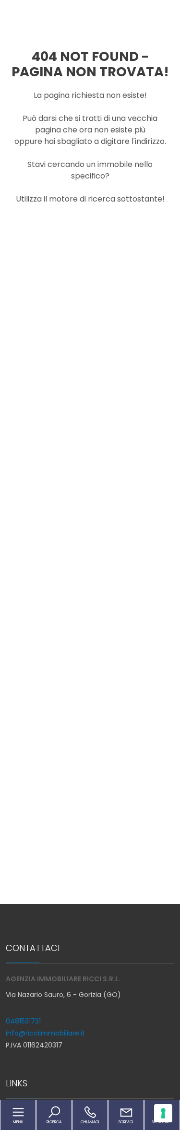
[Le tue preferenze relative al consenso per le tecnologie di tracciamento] (163, 1113)
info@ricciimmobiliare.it (45, 1033)
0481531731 (23, 1021)
